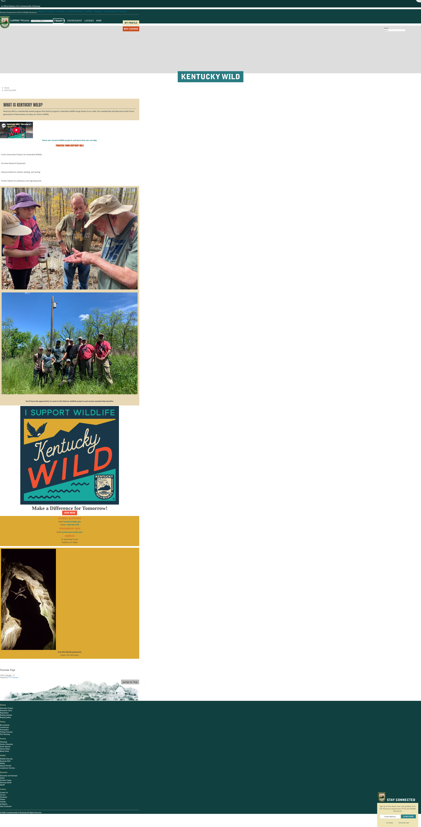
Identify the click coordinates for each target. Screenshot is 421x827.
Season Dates (5, 749)
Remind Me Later (404, 823)
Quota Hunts (4, 751)
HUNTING (14, 21)
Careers (3, 795)
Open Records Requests (87, 819)
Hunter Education (6, 744)
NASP (2, 785)
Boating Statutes (6, 715)
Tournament (4, 730)
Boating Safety (5, 717)
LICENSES (89, 21)
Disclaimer (124, 819)
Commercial (4, 727)
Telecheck (3, 742)
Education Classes (6, 708)
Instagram (3, 804)
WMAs (2, 763)
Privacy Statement (104, 819)
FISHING (25, 21)
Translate (15, 677)
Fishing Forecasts (6, 732)
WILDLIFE (47, 21)
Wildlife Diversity (6, 759)
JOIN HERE (69, 513)
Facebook (3, 797)
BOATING (36, 21)
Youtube (3, 802)
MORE (99, 21)
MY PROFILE (131, 23)
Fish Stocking (5, 734)
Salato (2, 778)
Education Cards (6, 711)
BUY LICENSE (131, 29)
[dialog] (397, 809)
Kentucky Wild (10, 90)
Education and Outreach (8, 776)
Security (116, 819)
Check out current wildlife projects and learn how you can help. (69, 140)
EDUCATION (59, 21)
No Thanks (389, 823)
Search (386, 28)
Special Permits (5, 766)
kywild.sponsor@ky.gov (72, 532)
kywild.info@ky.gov (72, 521)
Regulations (4, 713)
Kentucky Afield (5, 783)
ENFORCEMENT (74, 21)
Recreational (4, 725)
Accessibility (134, 819)
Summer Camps (5, 780)
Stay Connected (5, 806)
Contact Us (4, 793)
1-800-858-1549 (72, 525)
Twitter (2, 799)
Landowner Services (7, 768)
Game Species (5, 747)
